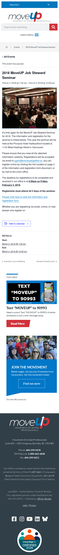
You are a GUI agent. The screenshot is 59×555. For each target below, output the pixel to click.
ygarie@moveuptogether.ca (28, 160)
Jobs (25, 505)
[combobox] (25, 27)
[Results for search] (25, 32)
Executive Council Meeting (14, 261)
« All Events (8, 56)
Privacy (32, 505)
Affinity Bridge (44, 498)
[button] (17, 323)
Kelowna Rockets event (46, 261)
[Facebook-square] (14, 519)
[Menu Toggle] (29, 35)
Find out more (31, 383)
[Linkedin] (37, 519)
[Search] (53, 27)
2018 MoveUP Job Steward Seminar (40, 47)
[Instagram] (21, 519)
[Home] (6, 47)
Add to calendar (17, 223)
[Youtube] (29, 519)
